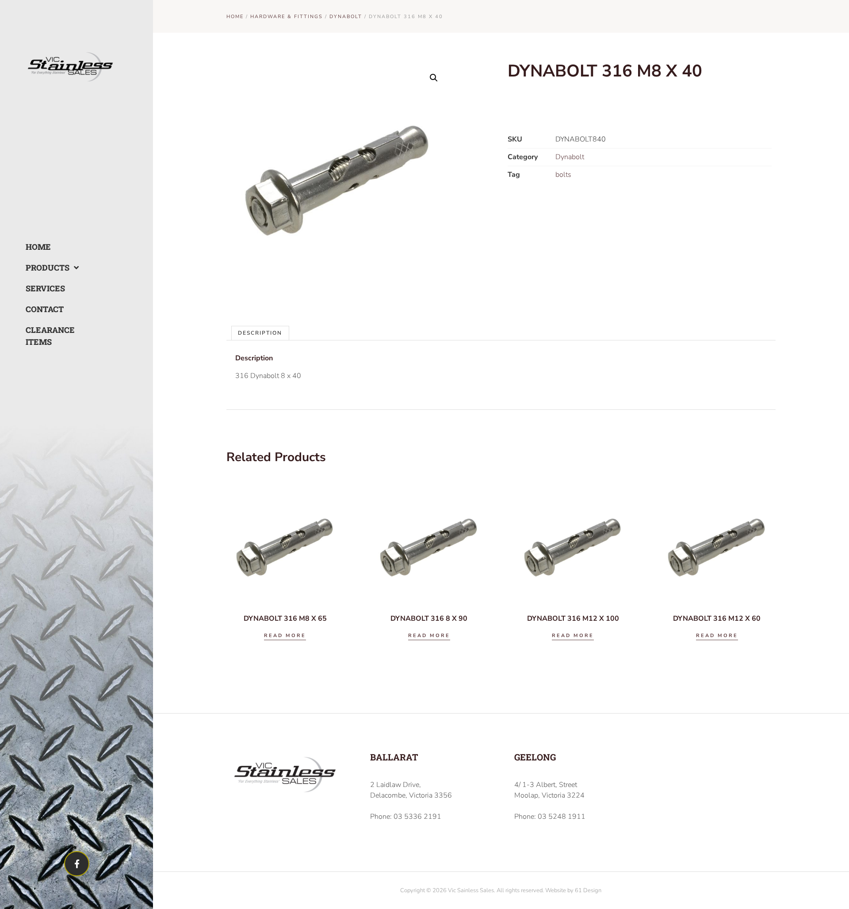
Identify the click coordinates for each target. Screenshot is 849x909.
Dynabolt (345, 16)
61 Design (588, 890)
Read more (285, 635)
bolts (563, 175)
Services (45, 288)
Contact (45, 309)
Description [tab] (260, 332)
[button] (434, 78)
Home (38, 246)
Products (47, 267)
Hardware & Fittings (286, 16)
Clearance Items (50, 336)
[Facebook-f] (76, 863)
